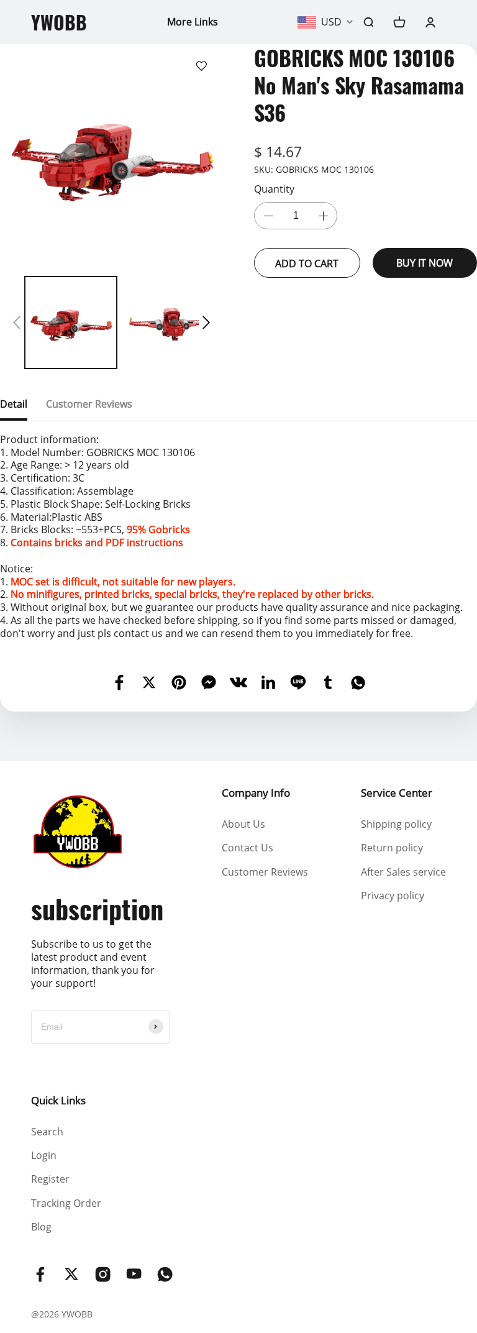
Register (50, 1179)
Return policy (392, 847)
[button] (16, 322)
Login (44, 1155)
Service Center (396, 793)
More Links (192, 22)
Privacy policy (392, 895)
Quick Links (58, 1100)
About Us (243, 824)
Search (47, 1131)
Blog (41, 1227)
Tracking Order (66, 1203)
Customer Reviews (265, 872)
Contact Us (247, 847)
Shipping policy (396, 824)
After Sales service (403, 872)
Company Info (256, 793)
